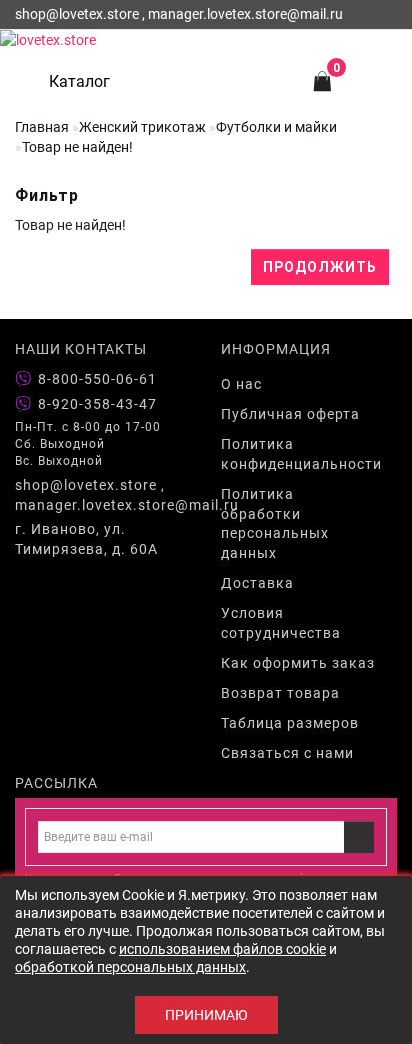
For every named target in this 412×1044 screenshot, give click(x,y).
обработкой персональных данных (130, 967)
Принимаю (206, 1015)
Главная (42, 127)
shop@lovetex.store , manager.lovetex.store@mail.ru (103, 495)
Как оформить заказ (298, 663)
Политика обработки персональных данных (275, 523)
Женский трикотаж (142, 127)
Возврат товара (280, 693)
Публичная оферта (290, 414)
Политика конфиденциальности (301, 454)
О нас (241, 384)
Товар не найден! (77, 147)
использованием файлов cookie (222, 949)
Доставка (257, 583)
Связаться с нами (287, 753)
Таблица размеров (290, 723)
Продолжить (320, 267)
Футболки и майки (276, 127)
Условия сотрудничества (281, 623)
